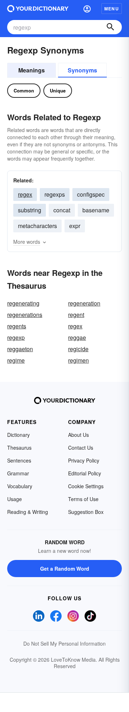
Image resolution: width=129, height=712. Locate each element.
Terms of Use (83, 499)
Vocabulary (19, 486)
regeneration (84, 303)
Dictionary (18, 434)
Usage (14, 499)
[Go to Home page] (37, 8)
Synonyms (82, 70)
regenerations (24, 314)
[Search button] (110, 27)
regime (16, 360)
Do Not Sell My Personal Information (64, 643)
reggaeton (20, 349)
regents (16, 326)
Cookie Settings (86, 486)
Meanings (31, 70)
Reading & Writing (27, 511)
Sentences (19, 460)
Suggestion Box (86, 511)
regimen (78, 360)
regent (76, 314)
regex (25, 194)
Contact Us (80, 447)
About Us (78, 434)
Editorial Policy (84, 473)
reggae (77, 337)
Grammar (18, 473)
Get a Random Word (64, 568)
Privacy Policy (83, 460)
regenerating (23, 303)
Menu (111, 8)
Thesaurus (19, 447)
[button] (87, 8)
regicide (78, 349)
